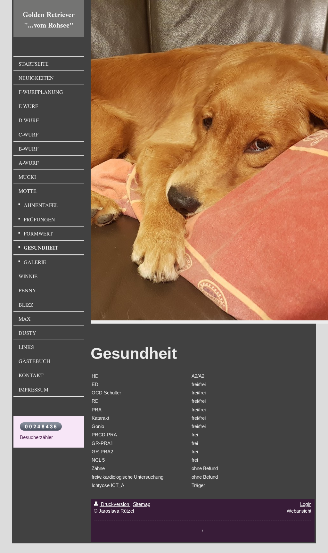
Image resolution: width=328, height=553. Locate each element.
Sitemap (141, 504)
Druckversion (115, 504)
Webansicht (299, 511)
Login (305, 504)
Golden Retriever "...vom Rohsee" (49, 19)
